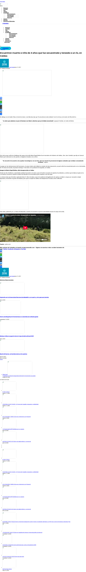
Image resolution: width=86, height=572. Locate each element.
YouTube (23, 249)
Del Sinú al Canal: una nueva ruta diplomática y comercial (17, 441)
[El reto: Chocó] (9, 390)
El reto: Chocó (6, 392)
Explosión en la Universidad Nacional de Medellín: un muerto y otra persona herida (24, 297)
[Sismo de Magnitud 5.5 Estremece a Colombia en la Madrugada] (10, 314)
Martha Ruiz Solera (7, 569)
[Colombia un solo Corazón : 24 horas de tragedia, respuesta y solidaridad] (9, 402)
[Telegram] (43, 104)
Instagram (17, 249)
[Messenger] (43, 110)
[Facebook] (43, 98)
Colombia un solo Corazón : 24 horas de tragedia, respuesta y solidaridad (20, 404)
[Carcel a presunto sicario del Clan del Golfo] (9, 555)
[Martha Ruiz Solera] (9, 567)
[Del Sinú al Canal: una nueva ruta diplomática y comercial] (9, 440)
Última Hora (2, 49)
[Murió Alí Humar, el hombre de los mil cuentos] (12, 351)
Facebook (10, 249)
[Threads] (43, 108)
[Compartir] (43, 114)
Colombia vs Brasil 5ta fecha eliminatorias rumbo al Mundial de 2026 (19, 545)
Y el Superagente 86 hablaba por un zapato (13, 429)
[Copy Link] (43, 112)
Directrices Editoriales (9, 21)
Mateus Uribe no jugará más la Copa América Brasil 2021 (17, 336)
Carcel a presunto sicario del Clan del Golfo (13, 556)
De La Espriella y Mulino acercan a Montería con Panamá (17, 416)
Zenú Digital (11, 67)
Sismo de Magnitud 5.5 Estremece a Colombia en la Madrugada (19, 317)
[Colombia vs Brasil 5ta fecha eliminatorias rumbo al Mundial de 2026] (7, 543)
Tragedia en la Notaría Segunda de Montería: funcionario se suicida (19, 376)
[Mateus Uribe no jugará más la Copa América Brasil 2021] (12, 333)
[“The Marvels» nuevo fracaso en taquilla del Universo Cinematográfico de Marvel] (9, 531)
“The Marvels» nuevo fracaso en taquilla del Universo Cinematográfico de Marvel (22, 532)
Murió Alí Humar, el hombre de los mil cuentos (13, 354)
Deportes (9, 17)
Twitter (5, 249)
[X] (43, 106)
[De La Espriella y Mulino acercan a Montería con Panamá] (9, 415)
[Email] (43, 100)
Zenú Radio (2, 1)
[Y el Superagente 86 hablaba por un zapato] (9, 427)
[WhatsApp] (43, 102)
